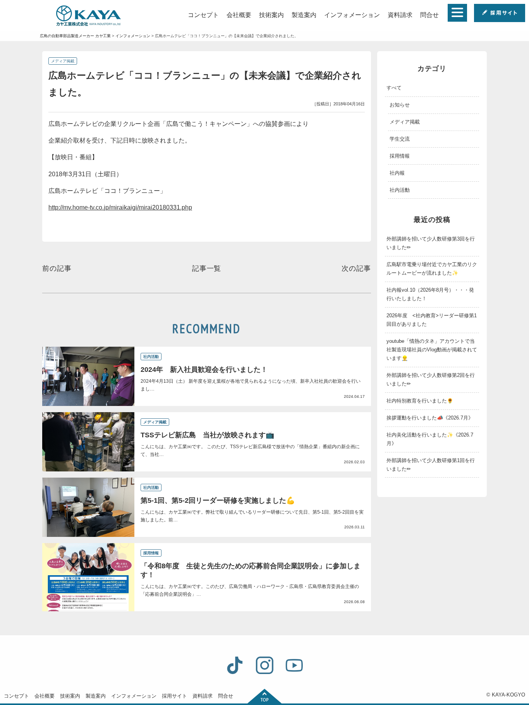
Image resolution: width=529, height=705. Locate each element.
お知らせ (400, 105)
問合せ (429, 15)
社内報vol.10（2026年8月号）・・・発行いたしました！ (430, 294)
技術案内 (271, 15)
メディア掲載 (62, 61)
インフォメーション (352, 15)
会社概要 (239, 15)
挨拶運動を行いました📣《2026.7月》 (429, 418)
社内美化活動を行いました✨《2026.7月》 (429, 439)
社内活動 (400, 190)
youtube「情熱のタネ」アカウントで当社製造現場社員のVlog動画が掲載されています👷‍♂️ (431, 349)
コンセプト (203, 15)
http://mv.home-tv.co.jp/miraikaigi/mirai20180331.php (120, 207)
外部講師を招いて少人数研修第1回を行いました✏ (430, 464)
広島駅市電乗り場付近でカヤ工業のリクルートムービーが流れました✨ (431, 268)
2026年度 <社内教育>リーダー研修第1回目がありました (431, 320)
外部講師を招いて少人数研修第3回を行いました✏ (430, 243)
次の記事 (356, 268)
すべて (394, 88)
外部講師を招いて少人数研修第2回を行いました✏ (430, 379)
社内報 (397, 173)
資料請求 (400, 15)
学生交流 (400, 139)
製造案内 (304, 15)
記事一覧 (207, 268)
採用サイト (174, 696)
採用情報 (400, 156)
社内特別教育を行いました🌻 (419, 401)
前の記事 (57, 268)
